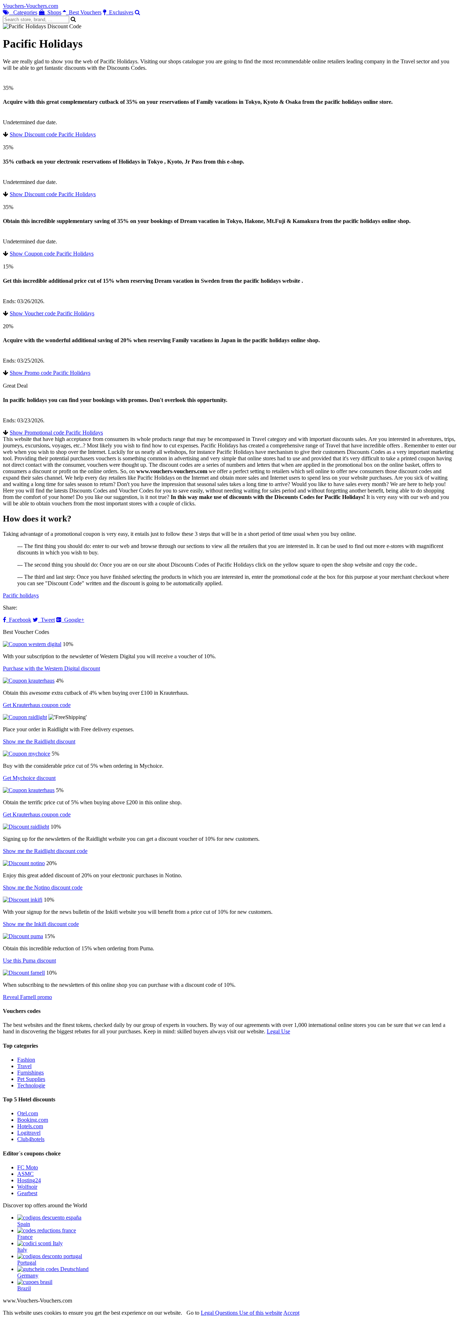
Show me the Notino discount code (42, 887)
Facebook (18, 620)
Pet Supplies (31, 1079)
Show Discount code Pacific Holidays (53, 134)
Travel (24, 1066)
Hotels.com (30, 1126)
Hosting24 (29, 1180)
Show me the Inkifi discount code (41, 924)
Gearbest (27, 1193)
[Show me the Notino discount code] (24, 863)
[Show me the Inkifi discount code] (22, 900)
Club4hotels (30, 1139)
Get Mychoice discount (29, 778)
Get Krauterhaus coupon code (37, 705)
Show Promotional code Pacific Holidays (56, 433)
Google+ (72, 620)
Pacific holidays (21, 595)
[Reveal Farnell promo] (24, 973)
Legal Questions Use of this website (241, 1313)
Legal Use (278, 1031)
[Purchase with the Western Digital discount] (32, 644)
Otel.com (27, 1113)
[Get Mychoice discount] (26, 754)
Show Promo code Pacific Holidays (50, 373)
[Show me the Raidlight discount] (25, 717)
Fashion (26, 1060)
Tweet (46, 620)
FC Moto (27, 1167)
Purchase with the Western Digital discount (51, 668)
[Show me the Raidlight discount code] (26, 827)
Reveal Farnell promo (27, 997)
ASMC (25, 1174)
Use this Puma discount (29, 960)
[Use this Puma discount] (23, 936)
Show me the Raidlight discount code (45, 851)
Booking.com (32, 1120)
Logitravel (29, 1133)
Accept (291, 1313)
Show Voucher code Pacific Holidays (52, 313)
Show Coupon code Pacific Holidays (52, 254)
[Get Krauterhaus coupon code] (29, 681)
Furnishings (30, 1073)
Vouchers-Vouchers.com (30, 6)
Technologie (31, 1085)
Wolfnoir (27, 1187)
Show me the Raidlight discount (39, 741)
